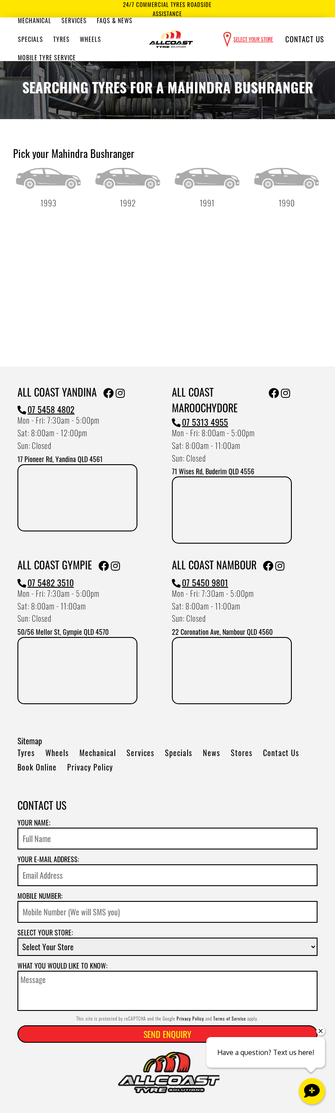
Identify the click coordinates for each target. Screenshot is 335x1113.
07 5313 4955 (205, 421)
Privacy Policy (90, 767)
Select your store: (45, 932)
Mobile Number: (39, 895)
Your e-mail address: (48, 859)
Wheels (90, 39)
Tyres (61, 39)
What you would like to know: (62, 965)
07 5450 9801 (205, 582)
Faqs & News (115, 20)
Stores (242, 752)
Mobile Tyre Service (47, 57)
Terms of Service (229, 1018)
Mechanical (34, 20)
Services (74, 20)
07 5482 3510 (50, 582)
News (211, 752)
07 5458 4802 (51, 409)
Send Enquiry (167, 1034)
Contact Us (304, 39)
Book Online (37, 767)
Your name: (33, 822)
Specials (30, 39)
